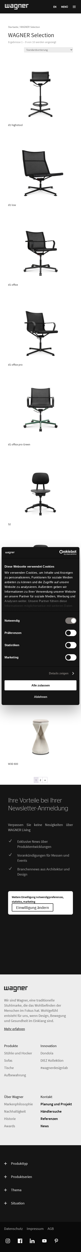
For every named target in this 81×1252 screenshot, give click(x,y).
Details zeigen (58, 673)
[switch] (70, 633)
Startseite (13, 27)
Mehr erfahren (14, 1029)
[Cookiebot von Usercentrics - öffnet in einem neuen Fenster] (59, 552)
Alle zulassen (40, 685)
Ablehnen (40, 696)
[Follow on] (7, 1240)
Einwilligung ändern (32, 907)
